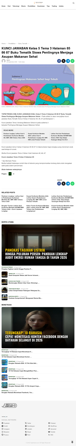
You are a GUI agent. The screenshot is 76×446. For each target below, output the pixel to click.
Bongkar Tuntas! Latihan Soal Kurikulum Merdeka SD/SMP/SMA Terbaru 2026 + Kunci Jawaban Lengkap (13, 208)
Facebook (7, 423)
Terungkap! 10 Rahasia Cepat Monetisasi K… (17, 352)
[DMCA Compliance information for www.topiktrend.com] (9, 405)
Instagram (7, 429)
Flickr (28, 435)
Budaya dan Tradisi (14, 281)
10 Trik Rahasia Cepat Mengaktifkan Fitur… (23, 371)
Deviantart (53, 429)
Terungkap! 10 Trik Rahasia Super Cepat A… (24, 378)
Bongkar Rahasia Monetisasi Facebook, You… (17, 392)
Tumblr (6, 426)
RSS (51, 435)
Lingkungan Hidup (14, 288)
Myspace (6, 432)
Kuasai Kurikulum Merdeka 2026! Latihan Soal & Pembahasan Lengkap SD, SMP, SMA (62, 207)
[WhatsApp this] (72, 61)
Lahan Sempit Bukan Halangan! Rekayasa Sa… (25, 290)
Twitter (29, 423)
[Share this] (59, 61)
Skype (29, 432)
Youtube (52, 432)
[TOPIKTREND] (38, 3)
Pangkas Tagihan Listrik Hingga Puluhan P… (17, 269)
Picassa (6, 435)
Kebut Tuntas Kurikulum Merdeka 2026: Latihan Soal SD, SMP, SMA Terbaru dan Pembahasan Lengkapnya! (38, 208)
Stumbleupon (31, 426)
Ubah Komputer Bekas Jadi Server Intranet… (24, 275)
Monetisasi (5, 350)
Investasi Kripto (14, 296)
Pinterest (53, 423)
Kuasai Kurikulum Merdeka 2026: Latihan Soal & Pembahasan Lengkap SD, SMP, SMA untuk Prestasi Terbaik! (38, 137)
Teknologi (12, 273)
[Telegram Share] (68, 61)
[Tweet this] (64, 61)
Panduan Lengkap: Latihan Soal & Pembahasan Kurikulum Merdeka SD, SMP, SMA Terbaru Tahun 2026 (14, 136)
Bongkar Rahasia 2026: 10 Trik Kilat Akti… (23, 363)
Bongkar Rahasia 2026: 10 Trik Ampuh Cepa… (24, 386)
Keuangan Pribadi (7, 267)
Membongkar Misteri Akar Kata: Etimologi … (24, 283)
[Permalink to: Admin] (4, 61)
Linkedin (29, 429)
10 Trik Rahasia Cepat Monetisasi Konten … (17, 357)
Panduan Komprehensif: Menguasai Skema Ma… (25, 298)
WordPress (53, 426)
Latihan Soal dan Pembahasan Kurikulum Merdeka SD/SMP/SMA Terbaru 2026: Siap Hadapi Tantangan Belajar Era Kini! (61, 137)
